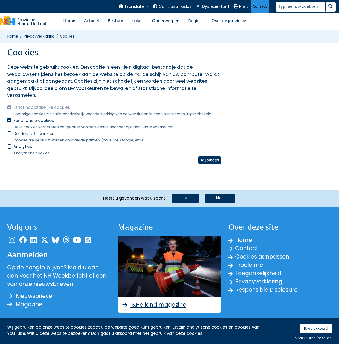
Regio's (195, 21)
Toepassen (209, 160)
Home (69, 21)
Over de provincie (228, 21)
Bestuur (115, 21)
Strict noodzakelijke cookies (41, 107)
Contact (260, 6)
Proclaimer (250, 265)
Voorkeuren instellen (313, 338)
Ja (185, 198)
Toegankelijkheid (258, 273)
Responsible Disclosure (266, 290)
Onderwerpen (165, 21)
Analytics (22, 146)
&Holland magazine (158, 305)
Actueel (91, 21)
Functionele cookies (33, 120)
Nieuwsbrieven (36, 296)
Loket (137, 21)
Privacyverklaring (39, 36)
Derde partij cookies (33, 133)
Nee (220, 198)
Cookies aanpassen (262, 256)
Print (243, 6)
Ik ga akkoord (316, 328)
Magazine (29, 304)
